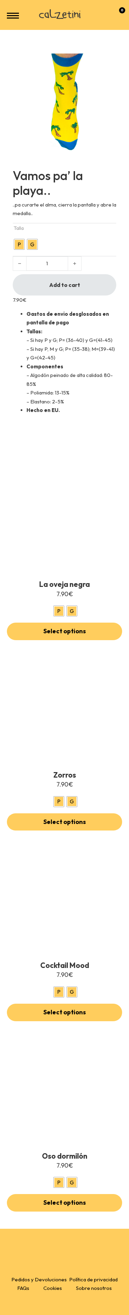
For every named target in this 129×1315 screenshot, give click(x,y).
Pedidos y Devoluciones (39, 1279)
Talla (19, 228)
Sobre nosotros (94, 1288)
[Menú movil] (13, 16)
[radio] (19, 244)
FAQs (23, 1288)
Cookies (52, 1288)
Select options (64, 631)
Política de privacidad (93, 1279)
